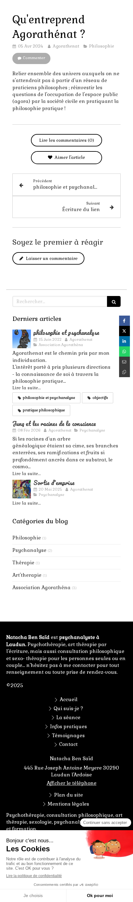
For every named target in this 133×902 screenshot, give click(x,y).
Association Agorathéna (41, 587)
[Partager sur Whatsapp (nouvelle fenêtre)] (124, 351)
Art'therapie (26, 575)
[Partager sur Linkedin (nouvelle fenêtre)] (124, 341)
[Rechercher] (114, 301)
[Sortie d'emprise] (21, 489)
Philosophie (26, 537)
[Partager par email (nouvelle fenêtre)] (124, 362)
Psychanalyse (29, 550)
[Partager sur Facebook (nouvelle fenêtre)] (124, 321)
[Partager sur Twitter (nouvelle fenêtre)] (124, 331)
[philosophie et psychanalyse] (21, 339)
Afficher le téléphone (72, 783)
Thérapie (23, 562)
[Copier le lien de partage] (124, 372)
